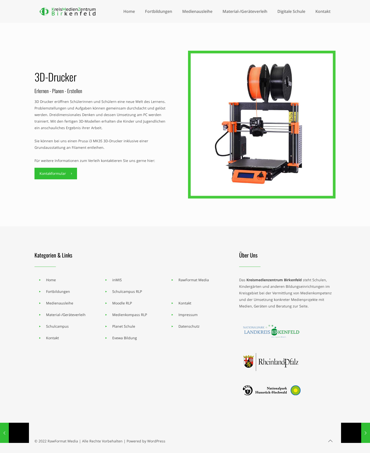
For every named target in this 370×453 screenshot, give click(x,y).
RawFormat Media (193, 279)
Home (51, 279)
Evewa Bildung (124, 337)
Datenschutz (189, 326)
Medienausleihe (59, 303)
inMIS (117, 279)
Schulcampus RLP (127, 291)
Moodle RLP (122, 303)
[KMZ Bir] (68, 11)
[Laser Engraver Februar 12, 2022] (355, 433)
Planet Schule (123, 326)
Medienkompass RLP (129, 314)
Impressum (188, 314)
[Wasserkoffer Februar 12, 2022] (14, 433)
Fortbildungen (58, 291)
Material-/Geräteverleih (66, 314)
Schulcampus (57, 326)
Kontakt (52, 337)
